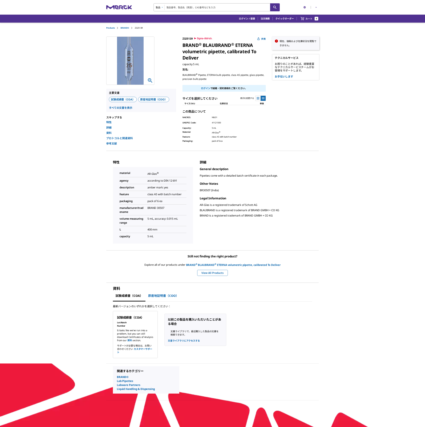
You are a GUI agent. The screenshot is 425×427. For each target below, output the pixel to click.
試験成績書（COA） (123, 99)
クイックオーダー (284, 18)
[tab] (113, 28)
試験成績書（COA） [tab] (129, 296)
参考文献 (111, 143)
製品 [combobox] (158, 7)
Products (110, 27)
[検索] (275, 7)
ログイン (205, 88)
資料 (109, 133)
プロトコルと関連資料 (119, 138)
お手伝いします (284, 76)
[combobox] (217, 7)
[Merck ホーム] (119, 7)
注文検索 (265, 18)
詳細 (109, 127)
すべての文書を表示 (120, 107)
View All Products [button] (212, 273)
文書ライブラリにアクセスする (184, 340)
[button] (247, 18)
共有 (263, 38)
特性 (109, 122)
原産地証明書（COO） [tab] (163, 296)
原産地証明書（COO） (153, 99)
